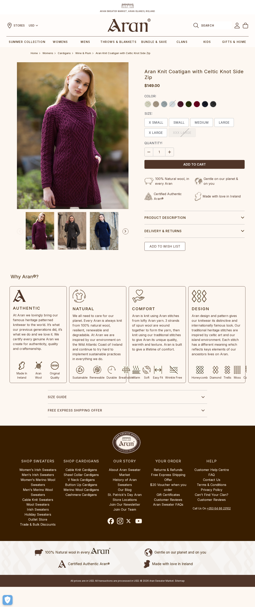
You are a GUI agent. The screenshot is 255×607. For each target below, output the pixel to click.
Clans (182, 41)
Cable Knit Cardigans (81, 470)
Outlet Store (37, 519)
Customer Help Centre (211, 470)
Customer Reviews (168, 500)
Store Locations (125, 500)
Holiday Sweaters (38, 514)
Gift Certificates (168, 495)
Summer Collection (27, 41)
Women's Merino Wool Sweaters (38, 482)
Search (207, 25)
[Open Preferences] (8, 600)
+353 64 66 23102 (219, 508)
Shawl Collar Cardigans (81, 475)
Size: (148, 113)
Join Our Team (124, 509)
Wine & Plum (83, 53)
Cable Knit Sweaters (37, 500)
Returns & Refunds (168, 470)
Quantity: (153, 143)
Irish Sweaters (38, 509)
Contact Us (211, 480)
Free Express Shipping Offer (75, 410)
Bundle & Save (154, 41)
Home (34, 53)
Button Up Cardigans (81, 485)
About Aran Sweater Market (125, 472)
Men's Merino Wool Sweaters (38, 492)
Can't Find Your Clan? (211, 495)
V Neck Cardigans (81, 480)
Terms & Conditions (211, 485)
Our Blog (124, 490)
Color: (150, 96)
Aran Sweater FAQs (168, 504)
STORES (19, 25)
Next (125, 231)
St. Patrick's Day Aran (125, 495)
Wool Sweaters (37, 504)
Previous (20, 231)
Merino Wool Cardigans (81, 490)
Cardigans (64, 53)
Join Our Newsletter (124, 504)
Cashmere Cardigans (81, 495)
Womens (60, 41)
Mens (85, 41)
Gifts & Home (234, 41)
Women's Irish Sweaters (37, 470)
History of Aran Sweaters (125, 482)
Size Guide (57, 397)
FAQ (211, 475)
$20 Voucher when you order (168, 487)
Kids (207, 41)
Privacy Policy (211, 490)
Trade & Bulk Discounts (38, 524)
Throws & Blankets (118, 41)
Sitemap (180, 580)
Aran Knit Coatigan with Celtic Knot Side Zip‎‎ (123, 53)
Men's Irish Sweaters (38, 475)
